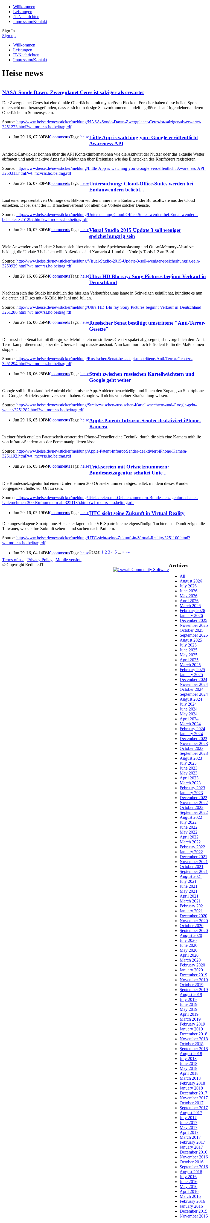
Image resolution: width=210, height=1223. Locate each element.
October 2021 (191, 866)
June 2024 (188, 709)
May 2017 (188, 1127)
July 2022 (188, 822)
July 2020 (188, 940)
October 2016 (191, 1162)
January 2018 (191, 1088)
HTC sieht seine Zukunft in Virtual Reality (137, 513)
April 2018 (189, 1073)
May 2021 (188, 891)
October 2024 (191, 689)
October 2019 (191, 984)
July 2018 (188, 1058)
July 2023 (188, 763)
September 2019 (194, 989)
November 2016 (194, 1157)
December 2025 (193, 620)
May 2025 (188, 655)
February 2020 (192, 965)
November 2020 (194, 920)
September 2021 (194, 871)
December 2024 (193, 679)
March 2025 (190, 664)
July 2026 (188, 586)
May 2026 (188, 595)
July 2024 (188, 704)
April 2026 (189, 600)
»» (128, 552)
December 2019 (193, 974)
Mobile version (68, 559)
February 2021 (192, 906)
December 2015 (193, 1211)
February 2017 (192, 1142)
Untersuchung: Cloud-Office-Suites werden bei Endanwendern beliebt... (141, 187)
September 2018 (194, 1048)
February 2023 (192, 787)
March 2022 (190, 842)
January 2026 (191, 615)
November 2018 (194, 1038)
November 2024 (194, 684)
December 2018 (193, 1034)
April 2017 (189, 1132)
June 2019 (188, 1004)
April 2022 (189, 837)
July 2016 (188, 1176)
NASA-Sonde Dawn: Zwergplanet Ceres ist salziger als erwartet (73, 92)
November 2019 (194, 979)
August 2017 (191, 1112)
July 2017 (188, 1117)
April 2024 (189, 719)
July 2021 (188, 881)
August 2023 (191, 758)
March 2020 (190, 960)
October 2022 (191, 807)
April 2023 (189, 778)
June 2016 (188, 1181)
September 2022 (194, 812)
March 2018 (190, 1078)
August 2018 (191, 1053)
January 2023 (191, 792)
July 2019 (188, 999)
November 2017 (194, 1098)
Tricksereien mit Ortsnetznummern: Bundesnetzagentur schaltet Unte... (129, 470)
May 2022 (188, 832)
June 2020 (188, 945)
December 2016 (193, 1152)
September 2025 (194, 635)
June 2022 (188, 827)
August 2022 (191, 817)
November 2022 (194, 802)
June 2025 (188, 650)
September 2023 (194, 753)
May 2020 (188, 950)
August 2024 (191, 699)
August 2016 (191, 1171)
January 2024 (191, 733)
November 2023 (194, 743)
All (182, 576)
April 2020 (189, 955)
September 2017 (194, 1107)
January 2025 (191, 674)
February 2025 (192, 669)
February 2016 (192, 1201)
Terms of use (13, 559)
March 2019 (190, 1019)
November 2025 (194, 625)
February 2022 (192, 847)
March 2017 (190, 1137)
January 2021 (191, 910)
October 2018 (191, 1043)
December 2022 (193, 797)
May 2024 (188, 714)
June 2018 (188, 1063)
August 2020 (191, 935)
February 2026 (192, 610)
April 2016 (189, 1191)
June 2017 (188, 1122)
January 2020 (191, 970)
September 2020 (194, 930)
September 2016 (194, 1166)
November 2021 (194, 861)
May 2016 (188, 1186)
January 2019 (191, 1029)
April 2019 (189, 1014)
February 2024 (192, 728)
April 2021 (189, 896)
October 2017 (191, 1102)
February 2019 (192, 1024)
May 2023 (188, 773)
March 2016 (190, 1196)
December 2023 (193, 738)
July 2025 (188, 645)
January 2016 (191, 1206)
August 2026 (191, 581)
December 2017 (193, 1093)
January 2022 (191, 851)
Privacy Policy (39, 559)
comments (59, 137)
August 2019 (191, 994)
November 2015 (194, 1216)
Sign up (9, 35)
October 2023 (191, 748)
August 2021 (191, 876)
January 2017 (191, 1147)
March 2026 (190, 605)
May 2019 (188, 1009)
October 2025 (191, 630)
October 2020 (191, 925)
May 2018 (188, 1068)
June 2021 (188, 886)
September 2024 (194, 694)
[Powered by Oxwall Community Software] (141, 569)
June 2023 (188, 768)
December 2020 (193, 915)
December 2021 (193, 856)
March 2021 (190, 901)
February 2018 (192, 1083)
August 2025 (191, 640)
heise (84, 137)
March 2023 (190, 783)
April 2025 (189, 659)
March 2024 (190, 723)
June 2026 (188, 591)
